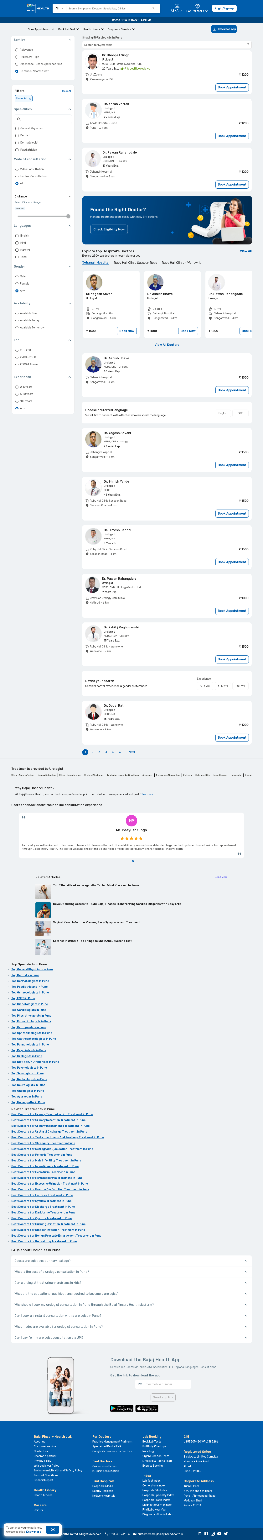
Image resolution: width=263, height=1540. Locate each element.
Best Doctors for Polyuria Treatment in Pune (41, 1154)
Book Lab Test (66, 29)
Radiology (148, 1451)
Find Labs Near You (154, 1509)
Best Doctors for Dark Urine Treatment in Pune (43, 1212)
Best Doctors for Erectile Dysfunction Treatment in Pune (50, 1189)
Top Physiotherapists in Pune (31, 1015)
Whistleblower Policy (46, 1465)
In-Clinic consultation (105, 1471)
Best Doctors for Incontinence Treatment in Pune (45, 1166)
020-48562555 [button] (120, 1534)
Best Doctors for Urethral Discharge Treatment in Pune (49, 1131)
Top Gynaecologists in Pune (30, 992)
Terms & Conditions (46, 1475)
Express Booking (152, 1465)
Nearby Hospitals (102, 1491)
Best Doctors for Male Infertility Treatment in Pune (46, 1160)
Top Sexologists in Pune (27, 1073)
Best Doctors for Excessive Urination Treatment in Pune (49, 1183)
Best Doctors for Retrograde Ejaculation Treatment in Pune (52, 1149)
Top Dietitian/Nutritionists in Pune (35, 1062)
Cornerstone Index (153, 1485)
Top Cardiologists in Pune (28, 1010)
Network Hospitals (103, 1495)
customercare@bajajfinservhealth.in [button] (160, 1534)
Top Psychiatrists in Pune (28, 1050)
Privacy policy (42, 1461)
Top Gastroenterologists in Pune (33, 1038)
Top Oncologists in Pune (27, 1090)
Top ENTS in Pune (23, 998)
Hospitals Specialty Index (158, 1495)
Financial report (43, 1480)
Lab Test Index (151, 1480)
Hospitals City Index (154, 1490)
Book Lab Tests (151, 1441)
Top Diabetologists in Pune (29, 1004)
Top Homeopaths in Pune (28, 1102)
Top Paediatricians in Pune (29, 986)
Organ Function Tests (155, 1456)
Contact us (41, 1451)
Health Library (91, 29)
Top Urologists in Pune (26, 1056)
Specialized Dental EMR (106, 1446)
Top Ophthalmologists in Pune (31, 1033)
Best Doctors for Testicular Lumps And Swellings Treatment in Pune (57, 1137)
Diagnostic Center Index (157, 1504)
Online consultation (104, 1466)
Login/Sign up (224, 8)
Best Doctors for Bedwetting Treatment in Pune (44, 1241)
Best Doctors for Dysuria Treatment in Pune (41, 1201)
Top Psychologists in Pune (29, 1067)
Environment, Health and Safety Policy (58, 1470)
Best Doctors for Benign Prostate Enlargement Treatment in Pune (56, 1235)
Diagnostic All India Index (157, 1514)
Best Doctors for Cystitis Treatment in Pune (41, 1218)
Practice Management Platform (112, 1441)
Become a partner (45, 1456)
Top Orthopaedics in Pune (28, 1027)
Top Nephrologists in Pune (29, 1079)
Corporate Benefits (119, 29)
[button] (200, 1534)
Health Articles (43, 1495)
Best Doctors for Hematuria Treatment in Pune (43, 1172)
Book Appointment (39, 29)
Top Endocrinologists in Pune (31, 1021)
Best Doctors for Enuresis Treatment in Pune (42, 1195)
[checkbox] (17, 128)
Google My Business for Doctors (112, 1451)
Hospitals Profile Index (156, 1500)
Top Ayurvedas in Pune (26, 1096)
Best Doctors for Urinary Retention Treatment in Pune (48, 1120)
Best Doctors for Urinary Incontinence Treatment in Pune (50, 1126)
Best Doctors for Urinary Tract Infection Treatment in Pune (52, 1114)
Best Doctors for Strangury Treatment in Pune (43, 1143)
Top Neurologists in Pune (28, 1085)
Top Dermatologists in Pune (30, 981)
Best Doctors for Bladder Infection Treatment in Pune (48, 1230)
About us (39, 1441)
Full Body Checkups (154, 1446)
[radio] (17, 50)
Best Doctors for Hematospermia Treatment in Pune (46, 1178)
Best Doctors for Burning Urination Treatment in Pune (48, 1224)
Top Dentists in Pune (25, 975)
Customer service (45, 1446)
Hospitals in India (102, 1486)
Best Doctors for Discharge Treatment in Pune (43, 1206)
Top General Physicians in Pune (32, 969)
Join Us (38, 1510)
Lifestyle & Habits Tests (157, 1461)
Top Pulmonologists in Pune (30, 1044)
